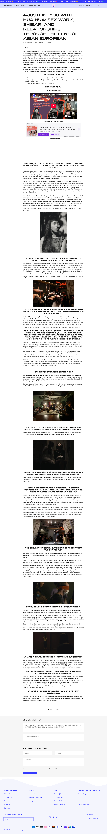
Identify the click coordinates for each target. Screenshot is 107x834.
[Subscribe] (31, 819)
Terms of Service (59, 804)
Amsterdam (82, 801)
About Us (7, 794)
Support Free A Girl (35, 797)
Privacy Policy (58, 801)
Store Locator (9, 797)
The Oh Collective (14, 830)
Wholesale (7, 804)
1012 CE (81, 797)
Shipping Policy (59, 794)
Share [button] (26, 47)
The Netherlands (84, 804)
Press (6, 801)
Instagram (32, 801)
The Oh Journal (34, 794)
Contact (7, 808)
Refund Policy (58, 797)
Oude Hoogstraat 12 (85, 794)
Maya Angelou (31, 78)
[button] (8, 5)
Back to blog (54, 709)
